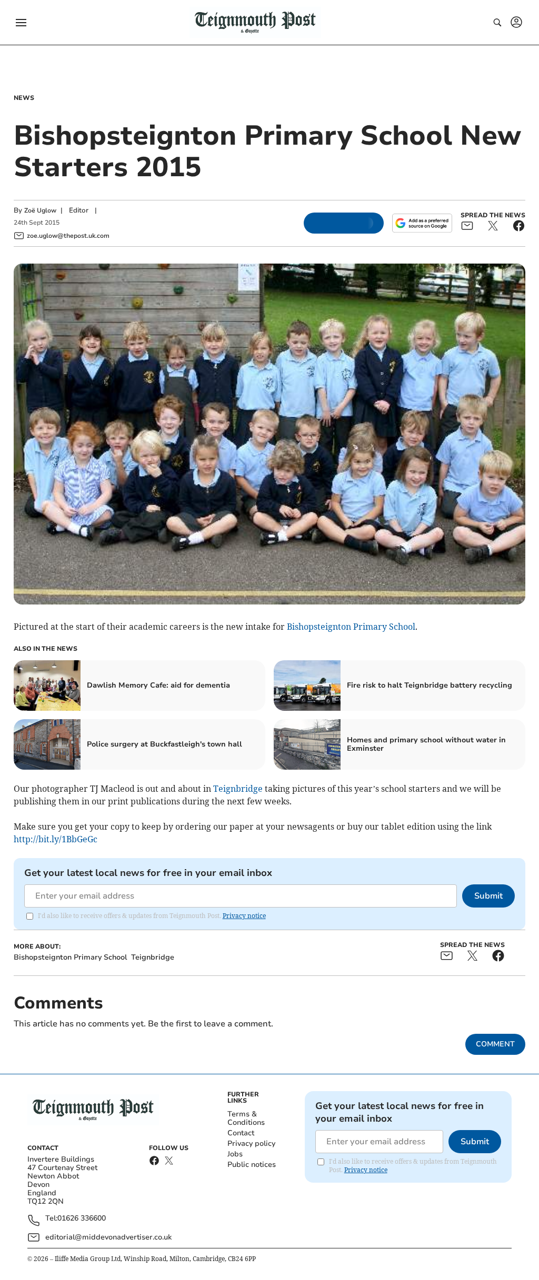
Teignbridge (238, 788)
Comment (495, 1044)
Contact (240, 1133)
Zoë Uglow (40, 210)
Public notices (251, 1165)
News (24, 98)
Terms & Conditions (246, 1118)
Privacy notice (244, 916)
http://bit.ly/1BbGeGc (55, 839)
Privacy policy (251, 1143)
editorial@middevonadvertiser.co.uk (108, 1237)
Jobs (235, 1154)
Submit (488, 896)
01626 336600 (81, 1218)
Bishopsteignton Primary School (351, 626)
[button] (21, 22)
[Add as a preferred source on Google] (422, 223)
